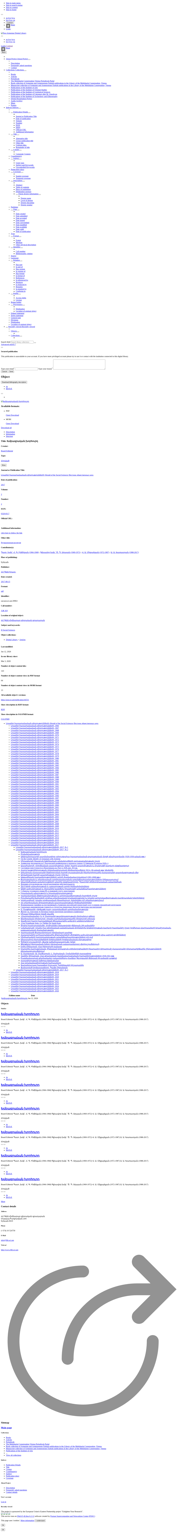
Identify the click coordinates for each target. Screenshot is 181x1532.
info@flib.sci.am (7, 1240)
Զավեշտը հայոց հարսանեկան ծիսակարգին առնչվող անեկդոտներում (57, 921)
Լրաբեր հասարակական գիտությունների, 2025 (35, 989)
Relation (16, 260)
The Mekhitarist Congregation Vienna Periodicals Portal (32, 81)
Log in (3, 1502)
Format (16, 236)
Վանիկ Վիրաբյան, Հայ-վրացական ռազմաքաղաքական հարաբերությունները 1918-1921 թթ (67, 956)
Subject (16, 158)
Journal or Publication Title (26, 116)
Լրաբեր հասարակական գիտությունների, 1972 (35, 740)
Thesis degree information (28, 194)
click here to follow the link (11, 533)
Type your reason (45, 369)
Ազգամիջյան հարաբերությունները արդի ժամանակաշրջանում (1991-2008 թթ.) (61, 877)
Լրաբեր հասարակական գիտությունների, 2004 (35, 814)
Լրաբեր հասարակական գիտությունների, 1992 (35, 786)
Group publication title (24, 141)
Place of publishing (23, 189)
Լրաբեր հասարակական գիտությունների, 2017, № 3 (42, 970)
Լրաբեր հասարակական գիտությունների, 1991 (35, 784)
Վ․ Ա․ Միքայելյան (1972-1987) (95, 552)
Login (8, 29)
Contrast (10, 23)
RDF (3, 709)
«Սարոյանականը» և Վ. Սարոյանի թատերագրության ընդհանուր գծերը (58, 916)
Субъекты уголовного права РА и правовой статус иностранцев (48, 891)
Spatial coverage (22, 176)
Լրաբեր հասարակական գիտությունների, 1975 (35, 747)
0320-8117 (5, 514)
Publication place (17, 169)
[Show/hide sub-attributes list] (12, 112)
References (20, 278)
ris (7, 386)
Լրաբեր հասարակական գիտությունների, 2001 (35, 807)
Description (15, 63)
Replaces (19, 282)
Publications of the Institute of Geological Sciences (30, 92)
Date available (21, 227)
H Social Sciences (8, 630)
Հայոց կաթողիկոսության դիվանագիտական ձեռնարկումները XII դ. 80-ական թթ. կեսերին (67, 870)
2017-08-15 (5, 582)
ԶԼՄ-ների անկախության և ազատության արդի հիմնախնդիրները (55, 886)
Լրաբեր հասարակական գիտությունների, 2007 (35, 821)
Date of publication (23, 119)
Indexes (9, 107)
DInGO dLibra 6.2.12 (25, 1516)
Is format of (20, 276)
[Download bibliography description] (4, 1026)
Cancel (4, 371)
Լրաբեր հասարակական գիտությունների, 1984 (35, 768)
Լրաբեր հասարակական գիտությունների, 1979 (35, 756)
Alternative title (22, 138)
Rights (16, 293)
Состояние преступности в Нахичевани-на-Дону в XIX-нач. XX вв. (49, 868)
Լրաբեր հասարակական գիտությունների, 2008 (35, 824)
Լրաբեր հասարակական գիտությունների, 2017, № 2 (42, 850)
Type (13, 234)
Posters (13, 105)
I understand (40, 1521)
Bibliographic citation (24, 254)
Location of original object (26, 311)
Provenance (18, 304)
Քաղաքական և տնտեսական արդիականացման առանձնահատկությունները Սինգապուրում (69, 880)
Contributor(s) (16, 156)
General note (16, 318)
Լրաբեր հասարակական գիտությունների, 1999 (35, 803)
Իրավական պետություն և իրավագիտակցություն (47, 893)
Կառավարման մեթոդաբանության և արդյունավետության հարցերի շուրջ (59, 896)
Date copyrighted (22, 223)
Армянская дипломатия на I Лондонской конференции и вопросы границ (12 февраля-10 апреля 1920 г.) (64, 863)
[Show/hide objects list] (29, 59)
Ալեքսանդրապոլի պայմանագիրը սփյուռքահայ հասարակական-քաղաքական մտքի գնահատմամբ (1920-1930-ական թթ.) (83, 857)
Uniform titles (21, 145)
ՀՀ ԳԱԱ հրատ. (8, 572)
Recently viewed (15, 327)
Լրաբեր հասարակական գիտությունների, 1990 (35, 782)
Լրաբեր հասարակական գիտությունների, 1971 (35, 737)
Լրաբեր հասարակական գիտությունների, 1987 (35, 775)
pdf (2, 591)
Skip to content (12, 7)
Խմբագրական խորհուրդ (34, 852)
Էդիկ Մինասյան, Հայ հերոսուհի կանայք (41, 947)
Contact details (11, 1492)
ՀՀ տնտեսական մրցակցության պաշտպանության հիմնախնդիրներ (56, 903)
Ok (3, 1525)
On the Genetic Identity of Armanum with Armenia (40, 859)
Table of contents (22, 187)
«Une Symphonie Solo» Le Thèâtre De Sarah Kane (41, 923)
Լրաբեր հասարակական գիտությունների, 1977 (35, 751)
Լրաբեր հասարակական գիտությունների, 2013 (35, 835)
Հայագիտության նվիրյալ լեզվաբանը (40, 961)
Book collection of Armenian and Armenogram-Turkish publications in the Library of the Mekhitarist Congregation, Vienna (59, 83)
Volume (19, 121)
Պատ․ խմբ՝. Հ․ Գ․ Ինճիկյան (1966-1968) (20, 552)
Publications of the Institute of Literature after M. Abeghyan (34, 94)
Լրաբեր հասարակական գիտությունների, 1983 (35, 765)
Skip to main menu (13, 3)
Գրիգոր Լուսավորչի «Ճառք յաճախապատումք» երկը (48, 942)
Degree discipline (27, 203)
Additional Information (25, 132)
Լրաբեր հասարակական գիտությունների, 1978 (35, 754)
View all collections (13, 1455)
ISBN (18, 127)
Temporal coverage (23, 178)
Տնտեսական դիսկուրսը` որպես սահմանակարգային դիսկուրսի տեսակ (58, 919)
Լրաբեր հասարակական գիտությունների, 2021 (35, 979)
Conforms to (20, 291)
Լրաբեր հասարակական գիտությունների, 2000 (35, 805)
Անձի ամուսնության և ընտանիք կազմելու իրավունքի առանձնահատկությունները (63, 889)
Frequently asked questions (21, 65)
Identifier (17, 247)
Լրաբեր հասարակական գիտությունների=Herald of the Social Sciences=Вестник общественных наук (47, 475)
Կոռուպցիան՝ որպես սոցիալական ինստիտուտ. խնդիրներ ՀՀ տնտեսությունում (62, 900)
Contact (14, 68)
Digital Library (12, 640)
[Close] (2, 347)
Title (15, 134)
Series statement (17, 316)
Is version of (20, 271)
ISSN (18, 125)
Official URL (21, 130)
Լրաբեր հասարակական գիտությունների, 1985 (35, 770)
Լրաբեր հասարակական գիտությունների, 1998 (35, 800)
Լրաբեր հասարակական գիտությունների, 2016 (35, 842)
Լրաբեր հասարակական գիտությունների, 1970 (35, 735)
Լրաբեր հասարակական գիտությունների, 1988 (35, 777)
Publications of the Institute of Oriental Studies (29, 90)
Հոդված (5, 461)
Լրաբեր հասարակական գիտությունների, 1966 (35, 726)
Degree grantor (26, 205)
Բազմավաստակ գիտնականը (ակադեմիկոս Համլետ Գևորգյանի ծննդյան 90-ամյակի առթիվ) (69, 958)
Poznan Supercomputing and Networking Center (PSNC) (72, 1516)
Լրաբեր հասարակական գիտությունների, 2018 (35, 972)
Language (15, 258)
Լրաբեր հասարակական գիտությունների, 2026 (35, 991)
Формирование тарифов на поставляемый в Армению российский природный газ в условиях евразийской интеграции (71, 905)
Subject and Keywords (24, 165)
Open (8, 415)
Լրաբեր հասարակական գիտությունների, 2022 (35, 982)
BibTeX (9, 389)
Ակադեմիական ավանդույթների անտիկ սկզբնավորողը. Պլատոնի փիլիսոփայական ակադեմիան (71, 882)
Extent (18, 240)
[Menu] (2, 14)
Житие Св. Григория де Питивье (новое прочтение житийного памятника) (52, 912)
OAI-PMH (5, 719)
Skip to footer (11, 10)
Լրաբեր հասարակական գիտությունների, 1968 (35, 730)
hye (9, 18)
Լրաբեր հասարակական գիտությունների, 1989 (35, 779)
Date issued (20, 220)
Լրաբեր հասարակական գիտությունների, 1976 (35, 749)
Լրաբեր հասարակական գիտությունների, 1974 (35, 744)
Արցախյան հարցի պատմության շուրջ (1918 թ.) (45, 875)
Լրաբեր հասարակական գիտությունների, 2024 (35, 986)
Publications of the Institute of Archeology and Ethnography (34, 96)
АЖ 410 (4, 611)
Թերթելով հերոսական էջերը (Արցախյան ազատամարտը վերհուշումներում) (60, 944)
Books (13, 74)
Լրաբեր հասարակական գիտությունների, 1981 (35, 761)
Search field (5, 342)
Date (15, 209)
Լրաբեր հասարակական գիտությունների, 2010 (35, 828)
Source (13, 256)
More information (27, 1520)
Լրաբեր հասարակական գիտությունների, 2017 (35, 845)
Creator (16, 150)
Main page (6, 1427)
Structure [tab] (9, 436)
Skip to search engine (14, 5)
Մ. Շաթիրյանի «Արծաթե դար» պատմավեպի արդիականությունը (54, 909)
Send (11, 371)
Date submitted (21, 216)
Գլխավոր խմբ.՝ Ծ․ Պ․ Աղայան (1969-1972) (60, 552)
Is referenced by (22, 280)
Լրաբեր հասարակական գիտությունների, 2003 (35, 812)
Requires (19, 287)
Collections (10, 70)
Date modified (21, 225)
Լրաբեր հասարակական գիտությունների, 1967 (35, 728)
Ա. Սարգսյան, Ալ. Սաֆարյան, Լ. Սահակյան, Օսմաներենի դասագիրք (56, 954)
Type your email (8, 369)
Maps (13, 103)
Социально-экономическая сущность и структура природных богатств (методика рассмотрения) (61, 907)
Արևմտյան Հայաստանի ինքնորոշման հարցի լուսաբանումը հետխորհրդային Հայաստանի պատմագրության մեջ (80, 872)
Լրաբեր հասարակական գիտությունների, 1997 (35, 798)
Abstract (19, 185)
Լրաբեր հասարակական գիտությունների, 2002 (35, 810)
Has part (19, 265)
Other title (20, 143)
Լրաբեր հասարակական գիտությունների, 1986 (35, 772)
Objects (14, 331)
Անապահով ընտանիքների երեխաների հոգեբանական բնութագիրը (56, 940)
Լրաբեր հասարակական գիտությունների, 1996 (35, 796)
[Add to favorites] (2, 393)
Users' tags (20, 163)
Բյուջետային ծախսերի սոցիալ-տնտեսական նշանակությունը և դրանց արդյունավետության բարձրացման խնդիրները (82, 898)
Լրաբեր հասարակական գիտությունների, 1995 (35, 793)
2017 (3, 485)
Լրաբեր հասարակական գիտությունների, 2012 (35, 833)
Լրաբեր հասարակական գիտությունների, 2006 (35, 819)
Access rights (21, 298)
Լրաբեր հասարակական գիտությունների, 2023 (35, 984)
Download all (6, 428)
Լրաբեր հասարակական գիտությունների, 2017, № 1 (42, 847)
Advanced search (8, 344)
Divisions (14, 320)
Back (4, 52)
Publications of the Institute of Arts (24, 88)
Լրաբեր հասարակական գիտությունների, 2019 (35, 975)
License (19, 300)
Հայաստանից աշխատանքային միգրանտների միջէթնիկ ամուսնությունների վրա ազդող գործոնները (73, 935)
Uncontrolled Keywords (25, 167)
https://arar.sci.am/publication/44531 (15, 700)
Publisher (14, 207)
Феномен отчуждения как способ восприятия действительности (48, 884)
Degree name (26, 198)
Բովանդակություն (30, 854)
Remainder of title (23, 147)
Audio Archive (16, 101)
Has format (20, 273)
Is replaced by (21, 285)
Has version (20, 269)
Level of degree (27, 200)
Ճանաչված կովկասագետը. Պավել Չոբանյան (44, 968)
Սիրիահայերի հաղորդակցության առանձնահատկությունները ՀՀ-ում (57, 937)
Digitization (15, 322)
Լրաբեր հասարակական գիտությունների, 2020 (35, 977)
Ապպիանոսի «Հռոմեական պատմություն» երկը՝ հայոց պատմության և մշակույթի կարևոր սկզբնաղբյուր (75, 866)
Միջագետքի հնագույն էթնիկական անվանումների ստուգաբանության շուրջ (60, 861)
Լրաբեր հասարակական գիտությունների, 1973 (35, 742)
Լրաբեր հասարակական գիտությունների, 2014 (35, 838)
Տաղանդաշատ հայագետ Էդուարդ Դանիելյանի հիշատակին (52, 965)
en (7, 18)
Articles (14, 76)
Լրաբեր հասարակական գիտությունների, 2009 (35, 826)
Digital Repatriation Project (21, 99)
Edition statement (17, 313)
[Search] (35, 342)
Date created (20, 214)
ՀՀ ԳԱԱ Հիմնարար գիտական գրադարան (23, 620)
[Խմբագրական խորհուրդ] (15, 401)
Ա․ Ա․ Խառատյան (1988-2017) (125, 552)
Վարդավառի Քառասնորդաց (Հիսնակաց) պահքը (46, 932)
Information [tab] (10, 434)
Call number (20, 251)
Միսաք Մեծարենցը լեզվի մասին (37, 914)
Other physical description (26, 245)
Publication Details (20, 112)
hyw (13, 18)
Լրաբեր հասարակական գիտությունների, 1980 (35, 758)
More (3, 1202)
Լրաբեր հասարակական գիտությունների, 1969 (35, 733)
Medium (19, 242)
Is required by (21, 289)
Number (19, 123)
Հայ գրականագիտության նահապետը (41, 963)
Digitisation (20, 309)
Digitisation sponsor (23, 192)
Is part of (19, 267)
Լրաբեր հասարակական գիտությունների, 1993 (35, 789)
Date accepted (21, 218)
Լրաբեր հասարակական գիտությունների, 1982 (35, 763)
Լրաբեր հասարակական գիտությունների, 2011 (35, 831)
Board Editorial (7, 451)
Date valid (20, 229)
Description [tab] (10, 432)
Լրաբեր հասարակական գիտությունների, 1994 (35, 791)
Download (15, 415)
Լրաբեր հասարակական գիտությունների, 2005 (35, 817)
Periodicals (15, 79)
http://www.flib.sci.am (9, 1250)
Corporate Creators (23, 154)
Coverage (17, 172)
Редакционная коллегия (11, 543)
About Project (11, 59)
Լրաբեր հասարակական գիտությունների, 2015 (35, 840)
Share (13, 25)
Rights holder (16, 302)
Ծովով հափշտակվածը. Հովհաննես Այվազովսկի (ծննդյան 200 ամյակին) (58, 925)
